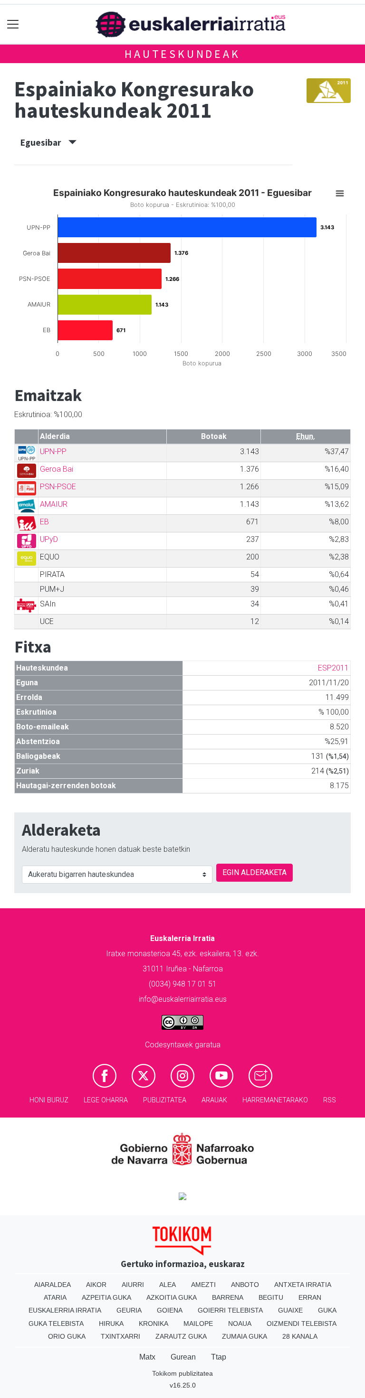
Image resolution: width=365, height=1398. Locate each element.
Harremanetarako (275, 1100)
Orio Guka (67, 1336)
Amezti (203, 1284)
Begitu (271, 1297)
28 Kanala (299, 1336)
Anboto (245, 1284)
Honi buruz (48, 1100)
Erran (309, 1297)
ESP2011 (333, 667)
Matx (147, 1357)
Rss (329, 1100)
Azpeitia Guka (106, 1297)
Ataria (55, 1297)
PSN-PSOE (58, 486)
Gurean (183, 1357)
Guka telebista (56, 1323)
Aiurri (133, 1284)
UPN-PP (53, 451)
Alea (167, 1284)
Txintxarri (120, 1336)
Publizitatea (164, 1100)
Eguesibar (44, 142)
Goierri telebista (230, 1310)
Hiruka (111, 1323)
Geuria (129, 1310)
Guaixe (290, 1310)
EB (44, 521)
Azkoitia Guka (171, 1297)
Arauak (214, 1100)
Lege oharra (106, 1100)
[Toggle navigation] (13, 24)
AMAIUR (53, 504)
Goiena (169, 1310)
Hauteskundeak (182, 54)
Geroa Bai (56, 469)
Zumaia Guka (244, 1336)
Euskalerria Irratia (65, 1310)
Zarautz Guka (181, 1336)
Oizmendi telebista (301, 1323)
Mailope (198, 1323)
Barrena (227, 1297)
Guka (327, 1310)
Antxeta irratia (302, 1284)
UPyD (49, 539)
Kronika (153, 1323)
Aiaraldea (52, 1284)
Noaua (239, 1323)
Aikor (96, 1284)
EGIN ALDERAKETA (254, 872)
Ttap (218, 1357)
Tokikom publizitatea (182, 1373)
